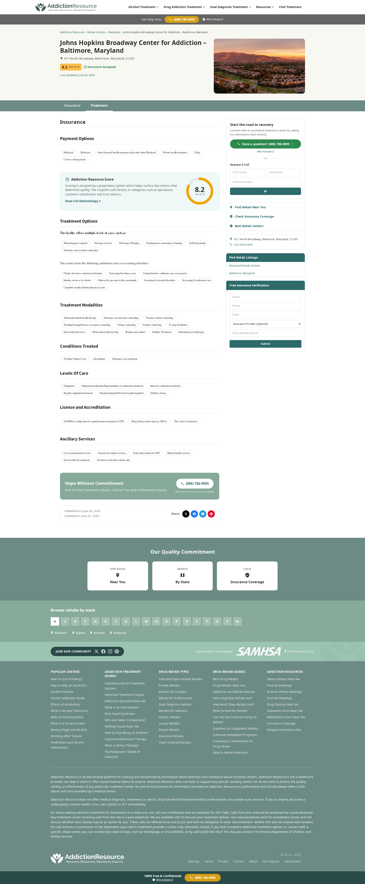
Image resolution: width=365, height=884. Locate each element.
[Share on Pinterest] (211, 514)
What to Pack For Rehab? (230, 711)
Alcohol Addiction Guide (68, 698)
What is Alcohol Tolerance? (69, 711)
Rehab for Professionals (175, 698)
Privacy (223, 861)
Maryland (114, 32)
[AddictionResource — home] (66, 7)
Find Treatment (290, 7)
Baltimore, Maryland (242, 273)
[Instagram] (110, 651)
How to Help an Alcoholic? (69, 685)
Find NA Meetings (279, 698)
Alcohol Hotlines (62, 692)
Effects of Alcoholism (65, 704)
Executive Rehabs (171, 736)
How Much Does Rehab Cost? (233, 704)
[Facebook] (103, 651)
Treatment (99, 105)
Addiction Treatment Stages (124, 695)
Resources (263, 7)
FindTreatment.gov (301, 651)
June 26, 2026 (86, 75)
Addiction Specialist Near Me (125, 701)
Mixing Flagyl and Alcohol (69, 730)
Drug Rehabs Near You (229, 685)
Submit (265, 344)
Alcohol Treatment (141, 7)
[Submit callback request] (265, 191)
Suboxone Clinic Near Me (285, 711)
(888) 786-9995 (184, 19)
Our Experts (271, 861)
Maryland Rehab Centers (244, 265)
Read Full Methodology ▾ (83, 201)
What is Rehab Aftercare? (231, 753)
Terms (208, 861)
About (253, 861)
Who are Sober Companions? (125, 720)
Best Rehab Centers (249, 226)
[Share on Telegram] (202, 514)
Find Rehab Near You (250, 207)
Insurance (72, 105)
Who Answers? (214, 19)
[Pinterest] (117, 651)
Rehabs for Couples (173, 692)
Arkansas (119, 633)
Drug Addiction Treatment (183, 7)
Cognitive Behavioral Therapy (125, 739)
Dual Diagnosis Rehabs (175, 704)
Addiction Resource (72, 32)
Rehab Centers (96, 32)
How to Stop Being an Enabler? (126, 733)
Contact (238, 861)
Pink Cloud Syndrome (120, 714)
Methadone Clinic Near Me (286, 717)
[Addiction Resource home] (87, 858)
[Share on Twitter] (185, 514)
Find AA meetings (279, 685)
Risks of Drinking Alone (67, 717)
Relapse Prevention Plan (284, 730)
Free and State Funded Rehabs (180, 679)
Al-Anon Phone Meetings (284, 692)
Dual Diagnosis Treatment (229, 7)
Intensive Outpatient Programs (235, 735)
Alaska (80, 633)
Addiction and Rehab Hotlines (234, 692)
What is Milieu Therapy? (122, 745)
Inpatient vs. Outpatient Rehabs (235, 728)
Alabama (60, 633)
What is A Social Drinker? (68, 723)
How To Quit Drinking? (66, 679)
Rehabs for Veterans (173, 711)
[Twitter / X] (96, 651)
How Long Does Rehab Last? (232, 698)
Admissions (293, 861)
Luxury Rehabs (169, 723)
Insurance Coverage (281, 723)
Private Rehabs (169, 685)
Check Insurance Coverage (254, 216)
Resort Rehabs (169, 730)
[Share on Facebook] (194, 514)
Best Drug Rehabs (225, 679)
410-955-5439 (243, 245)
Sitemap (193, 861)
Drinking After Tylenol (66, 736)
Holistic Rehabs (170, 717)
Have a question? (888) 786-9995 (265, 144)
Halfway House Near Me (122, 726)
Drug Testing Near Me (282, 704)
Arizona (99, 633)
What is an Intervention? (122, 707)
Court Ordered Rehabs (175, 742)
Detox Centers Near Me (283, 679)
